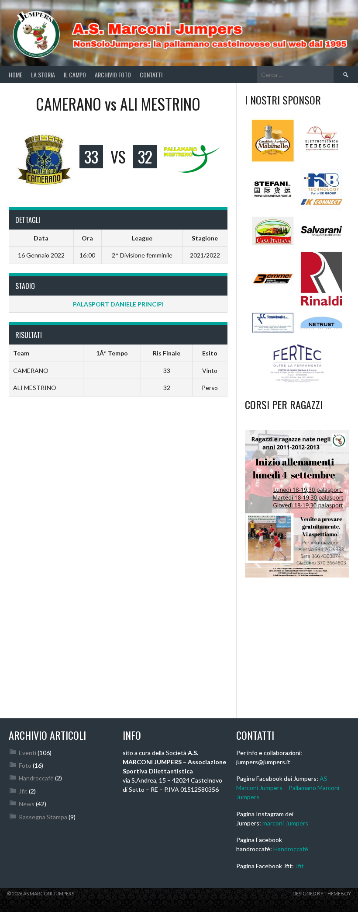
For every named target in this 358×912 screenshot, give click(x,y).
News (26, 804)
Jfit (23, 791)
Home (15, 74)
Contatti (151, 74)
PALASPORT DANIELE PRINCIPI (118, 304)
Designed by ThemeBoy (322, 893)
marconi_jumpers (285, 823)
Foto (25, 765)
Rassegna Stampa (43, 817)
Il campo (75, 74)
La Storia (43, 74)
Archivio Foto (113, 74)
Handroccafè (36, 778)
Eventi (27, 752)
